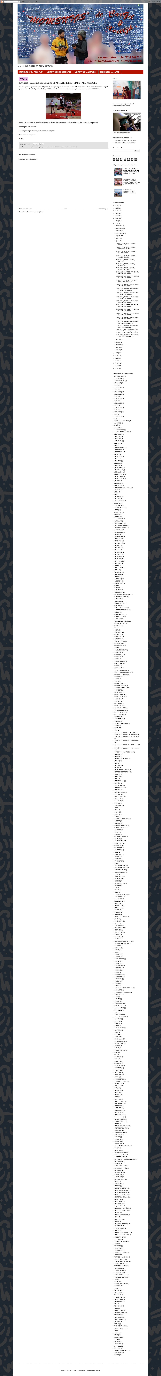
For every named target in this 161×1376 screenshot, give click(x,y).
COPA (116, 681)
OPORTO (117, 1061)
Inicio (65, 209)
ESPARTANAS (118, 785)
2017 (116, 355)
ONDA (116, 1059)
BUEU (116, 570)
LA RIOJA (117, 912)
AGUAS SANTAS (119, 447)
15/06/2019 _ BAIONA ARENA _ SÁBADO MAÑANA (125, 268)
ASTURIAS (117, 505)
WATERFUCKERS (119, 1328)
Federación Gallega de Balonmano (124, 143)
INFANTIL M (118, 879)
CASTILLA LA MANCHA (121, 621)
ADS (115, 445)
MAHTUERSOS (119, 959)
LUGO (116, 952)
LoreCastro (117, 939)
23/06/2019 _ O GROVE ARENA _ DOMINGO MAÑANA (126, 248)
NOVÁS (116, 1048)
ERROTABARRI (119, 781)
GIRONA (117, 834)
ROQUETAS (118, 1143)
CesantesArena (119, 645)
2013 (116, 366)
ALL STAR (117, 463)
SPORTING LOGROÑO (121, 1223)
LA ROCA (117, 914)
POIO (116, 1097)
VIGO (116, 1308)
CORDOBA (56, 147)
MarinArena (117, 968)
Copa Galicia (118, 692)
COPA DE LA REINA (120, 688)
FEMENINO (117, 805)
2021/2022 (117, 398)
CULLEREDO (118, 719)
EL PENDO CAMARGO (121, 758)
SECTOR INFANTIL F (120, 1190)
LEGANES (117, 930)
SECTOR (117, 1186)
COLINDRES (118, 668)
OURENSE (117, 1068)
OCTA (116, 1054)
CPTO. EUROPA (119, 714)
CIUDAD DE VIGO (119, 661)
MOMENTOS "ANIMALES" (85, 72)
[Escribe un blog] (36, 144)
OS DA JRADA (118, 1066)
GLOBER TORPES (120, 836)
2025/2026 (117, 416)
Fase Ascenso (118, 796)
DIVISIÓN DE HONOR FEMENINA (124, 732)
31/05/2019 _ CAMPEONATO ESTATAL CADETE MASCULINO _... (127, 335)
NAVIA (116, 1032)
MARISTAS (117, 970)
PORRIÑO (117, 1106)
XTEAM (116, 1339)
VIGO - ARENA (118, 1310)
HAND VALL (63, 147)
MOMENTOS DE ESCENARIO (59, 72)
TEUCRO (117, 1248)
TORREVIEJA (118, 1272)
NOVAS (116, 1045)
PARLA (116, 1088)
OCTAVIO (117, 1057)
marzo (118, 344)
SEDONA (117, 1199)
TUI (115, 1279)
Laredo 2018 (118, 925)
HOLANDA (117, 856)
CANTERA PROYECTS (121, 610)
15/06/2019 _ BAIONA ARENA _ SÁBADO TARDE (125, 264)
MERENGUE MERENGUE (122, 992)
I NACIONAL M (118, 870)
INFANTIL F (70, 147)
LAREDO (117, 923)
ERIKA (116, 778)
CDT (115, 628)
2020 (116, 221)
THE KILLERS (118, 1250)
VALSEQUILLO (118, 1297)
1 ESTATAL (117, 378)
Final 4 (116, 812)
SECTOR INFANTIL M (120, 1192)
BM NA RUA (118, 556)
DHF (115, 730)
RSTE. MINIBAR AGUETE (122, 1146)
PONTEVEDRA (119, 1103)
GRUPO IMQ (118, 845)
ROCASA (117, 1139)
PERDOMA (117, 1090)
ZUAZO (116, 1355)
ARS (115, 494)
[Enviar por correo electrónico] (34, 144)
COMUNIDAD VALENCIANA (122, 672)
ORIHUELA (117, 1063)
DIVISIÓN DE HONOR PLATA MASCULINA (127, 744)
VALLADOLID (118, 1293)
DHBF (116, 726)
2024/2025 (117, 412)
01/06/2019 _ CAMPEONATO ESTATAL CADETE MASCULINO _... (127, 322)
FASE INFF (117, 803)
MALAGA (117, 961)
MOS (115, 1012)
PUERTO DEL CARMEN (121, 1126)
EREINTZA (117, 776)
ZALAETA (117, 1341)
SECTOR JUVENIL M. (120, 1197)
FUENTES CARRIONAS (121, 818)
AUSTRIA (117, 514)
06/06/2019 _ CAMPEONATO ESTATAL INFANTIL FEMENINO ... (127, 305)
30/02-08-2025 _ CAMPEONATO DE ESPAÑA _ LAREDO (129, 191)
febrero (118, 347)
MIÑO (116, 997)
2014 (116, 363)
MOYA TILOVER (119, 1014)
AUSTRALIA (118, 512)
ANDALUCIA (118, 472)
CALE (116, 585)
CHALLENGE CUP (120, 650)
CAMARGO (117, 590)
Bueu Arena (117, 572)
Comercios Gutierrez (120, 670)
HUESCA (117, 859)
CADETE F (117, 579)
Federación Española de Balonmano (125, 140)
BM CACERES (118, 554)
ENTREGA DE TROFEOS (121, 772)
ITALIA (116, 892)
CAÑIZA (116, 612)
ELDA (116, 763)
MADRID (117, 957)
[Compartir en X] (38, 144)
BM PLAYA (117, 559)
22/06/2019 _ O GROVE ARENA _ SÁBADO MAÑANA (126, 256)
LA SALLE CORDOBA (120, 916)
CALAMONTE (118, 583)
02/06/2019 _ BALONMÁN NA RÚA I (127, 332)
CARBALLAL (118, 616)
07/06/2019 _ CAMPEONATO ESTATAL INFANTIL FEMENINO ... (127, 297)
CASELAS (117, 619)
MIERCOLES (118, 994)
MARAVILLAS (118, 965)
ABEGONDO (118, 436)
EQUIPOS (117, 774)
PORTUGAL (118, 1108)
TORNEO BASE (119, 1259)
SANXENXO (118, 1177)
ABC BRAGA (118, 434)
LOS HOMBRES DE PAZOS (122, 943)
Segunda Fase (118, 1206)
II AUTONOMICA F (119, 872)
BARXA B (117, 534)
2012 (116, 368)
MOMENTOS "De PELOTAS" (31, 72)
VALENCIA (117, 1290)
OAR (115, 1052)
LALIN (116, 919)
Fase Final (117, 801)
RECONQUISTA (119, 1132)
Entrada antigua (103, 209)
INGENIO (117, 881)
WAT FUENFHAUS (120, 1326)
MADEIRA (117, 954)
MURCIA (117, 1021)
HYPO (116, 863)
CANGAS (117, 601)
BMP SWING (118, 563)
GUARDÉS (117, 850)
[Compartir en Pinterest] (43, 144)
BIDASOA (117, 550)
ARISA (116, 492)
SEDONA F (117, 1201)
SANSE (116, 1163)
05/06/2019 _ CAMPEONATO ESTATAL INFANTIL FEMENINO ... (127, 314)
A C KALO (117, 427)
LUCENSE (117, 945)
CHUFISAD (117, 656)
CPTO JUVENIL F (119, 710)
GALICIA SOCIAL (119, 827)
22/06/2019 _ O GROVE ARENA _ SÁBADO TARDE (126, 252)
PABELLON (117, 1072)
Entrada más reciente (25, 209)
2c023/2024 (118, 423)
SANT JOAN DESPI (120, 1166)
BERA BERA (118, 543)
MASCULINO (118, 976)
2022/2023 (117, 403)
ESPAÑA (117, 783)
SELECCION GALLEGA (121, 1210)
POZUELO (117, 1112)
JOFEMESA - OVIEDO (120, 894)
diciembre (119, 225)
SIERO (116, 1217)
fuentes (116, 816)
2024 (116, 210)
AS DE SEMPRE (119, 501)
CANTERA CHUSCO (120, 608)
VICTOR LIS (118, 1306)
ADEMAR (117, 443)
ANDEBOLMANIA (119, 474)
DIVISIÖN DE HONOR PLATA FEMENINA (126, 740)
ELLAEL (116, 767)
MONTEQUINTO (119, 1005)
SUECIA (116, 1230)
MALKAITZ (117, 963)
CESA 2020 (117, 634)
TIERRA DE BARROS (120, 1252)
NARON (116, 1025)
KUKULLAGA (118, 908)
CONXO (116, 679)
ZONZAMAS (118, 1353)
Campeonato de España (46, 147)
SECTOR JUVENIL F (120, 1195)
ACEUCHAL (118, 441)
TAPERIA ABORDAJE (120, 1241)
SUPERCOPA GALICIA (121, 1235)
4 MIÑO (116, 425)
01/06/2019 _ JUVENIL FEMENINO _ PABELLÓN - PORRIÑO (127, 281)
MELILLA (117, 983)
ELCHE (116, 761)
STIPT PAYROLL (119, 1228)
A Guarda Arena (119, 430)
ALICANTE (117, 461)
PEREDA (117, 1092)
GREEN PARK (118, 843)
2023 (116, 213)
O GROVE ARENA (119, 1050)
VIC (115, 1304)
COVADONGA (118, 705)
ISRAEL (116, 890)
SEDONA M (117, 1203)
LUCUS (116, 950)
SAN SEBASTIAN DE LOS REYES (124, 1159)
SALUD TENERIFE (120, 1154)
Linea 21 (117, 934)
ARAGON (117, 481)
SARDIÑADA (118, 1183)
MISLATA (117, 999)
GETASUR (117, 830)
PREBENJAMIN (119, 1114)
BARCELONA (118, 532)
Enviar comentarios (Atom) (35, 212)
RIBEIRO (117, 1137)
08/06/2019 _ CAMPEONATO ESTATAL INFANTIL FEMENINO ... (127, 276)
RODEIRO (117, 1141)
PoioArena (117, 1099)
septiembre (119, 233)
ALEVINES (117, 456)
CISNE (116, 659)
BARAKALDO (118, 530)
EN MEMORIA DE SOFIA (121, 770)
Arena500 (117, 490)
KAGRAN (117, 903)
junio (118, 241)
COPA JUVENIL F (119, 694)
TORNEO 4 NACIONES (121, 1257)
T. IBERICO (117, 1239)
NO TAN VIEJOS (119, 1043)
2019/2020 (117, 392)
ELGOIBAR (117, 765)
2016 (116, 358)
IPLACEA (117, 885)
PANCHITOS (118, 1086)
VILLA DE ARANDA (120, 1312)
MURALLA (117, 1019)
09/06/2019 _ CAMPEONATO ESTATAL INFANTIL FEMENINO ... (127, 272)
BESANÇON (118, 545)
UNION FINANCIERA (120, 1284)
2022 (116, 215)
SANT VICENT (118, 1172)
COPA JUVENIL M (119, 696)
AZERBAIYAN (118, 519)
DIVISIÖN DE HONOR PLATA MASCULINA (127, 748)
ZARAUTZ (117, 1348)
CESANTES (118, 643)
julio (117, 238)
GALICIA (117, 823)
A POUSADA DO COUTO (121, 432)
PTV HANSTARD (119, 1121)
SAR (115, 1181)
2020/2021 (117, 394)
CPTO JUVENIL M (119, 712)
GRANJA (117, 839)
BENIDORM (118, 539)
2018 (116, 353)
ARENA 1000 (118, 485)
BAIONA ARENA (119, 523)
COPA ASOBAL (118, 683)
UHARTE (117, 1281)
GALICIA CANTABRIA (120, 825)
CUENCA (117, 717)
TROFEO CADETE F (120, 1275)
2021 (116, 218)
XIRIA (116, 1335)
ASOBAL (117, 503)
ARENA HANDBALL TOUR (122, 487)
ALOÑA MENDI (118, 467)
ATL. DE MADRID (119, 507)
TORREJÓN (118, 1268)
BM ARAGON (118, 552)
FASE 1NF (117, 794)
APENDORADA (119, 478)
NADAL (116, 1023)
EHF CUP (117, 754)
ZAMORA (117, 1344)
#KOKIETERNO (119, 376)
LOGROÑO (117, 936)
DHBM (116, 728)
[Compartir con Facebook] (40, 144)
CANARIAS (117, 599)
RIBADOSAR (118, 1135)
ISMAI (116, 887)
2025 (116, 208)
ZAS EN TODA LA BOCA (121, 1350)
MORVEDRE (118, 1010)
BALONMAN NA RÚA (120, 525)
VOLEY (116, 1324)
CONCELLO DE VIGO (120, 674)
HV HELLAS (118, 861)
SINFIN (116, 1221)
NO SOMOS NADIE (120, 1041)
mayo (118, 339)
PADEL (116, 1077)
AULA (116, 510)
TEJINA (116, 1244)
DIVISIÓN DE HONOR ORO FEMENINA (126, 734)
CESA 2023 (117, 639)
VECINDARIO (118, 1299)
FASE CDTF (118, 799)
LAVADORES (118, 927)
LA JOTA (116, 910)
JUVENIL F (117, 899)
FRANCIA (117, 814)
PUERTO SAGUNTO (120, 1128)
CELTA (116, 630)
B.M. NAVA (117, 521)
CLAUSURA (118, 663)
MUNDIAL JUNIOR (120, 1017)
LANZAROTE (118, 921)
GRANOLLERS (119, 841)
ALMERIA (117, 465)
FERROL (117, 807)
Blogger (97, 1371)
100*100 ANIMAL (119, 381)
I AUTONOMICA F (119, 865)
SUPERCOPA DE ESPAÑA (122, 1232)
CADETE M (117, 581)
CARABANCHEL (119, 614)
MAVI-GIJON (118, 979)
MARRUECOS (118, 974)
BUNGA (116, 576)
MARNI (116, 972)
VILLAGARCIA (118, 1315)
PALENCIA (117, 1083)
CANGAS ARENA (119, 603)
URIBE (116, 1288)
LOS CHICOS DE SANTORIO (123, 941)
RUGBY (116, 1148)
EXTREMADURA (119, 792)
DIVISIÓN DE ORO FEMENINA (123, 752)
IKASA (116, 874)
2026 (116, 205)
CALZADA (117, 587)
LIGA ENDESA (118, 932)
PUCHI (116, 1123)
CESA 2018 (117, 632)
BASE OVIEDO (118, 536)
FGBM (116, 810)
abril (117, 342)
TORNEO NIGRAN (120, 1263)
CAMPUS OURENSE (120, 596)
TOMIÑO (117, 1255)
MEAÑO (116, 981)
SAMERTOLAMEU (120, 1157)
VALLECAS (117, 1295)
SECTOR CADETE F (120, 1188)
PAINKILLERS (118, 1079)
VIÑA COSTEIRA (119, 1319)
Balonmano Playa (119, 527)
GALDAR (117, 821)
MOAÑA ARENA (119, 1003)
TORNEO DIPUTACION (121, 1261)
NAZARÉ (117, 1034)
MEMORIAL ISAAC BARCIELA (123, 988)
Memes (116, 985)
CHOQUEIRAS (118, 654)
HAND (116, 852)
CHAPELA (117, 652)
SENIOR (116, 1212)
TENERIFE (117, 1246)
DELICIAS (117, 721)
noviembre (119, 228)
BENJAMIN (117, 541)
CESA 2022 (117, 636)
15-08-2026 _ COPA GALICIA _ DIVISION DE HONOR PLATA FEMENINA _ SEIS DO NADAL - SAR (131, 181)
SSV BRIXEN (118, 1226)
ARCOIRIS (117, 483)
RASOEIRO (117, 1130)
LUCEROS (117, 948)
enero (118, 350)
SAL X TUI (117, 1150)
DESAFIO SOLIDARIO (121, 723)
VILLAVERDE (118, 1317)
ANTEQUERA (118, 476)
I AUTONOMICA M (119, 867)
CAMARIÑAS (118, 592)
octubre (118, 231)
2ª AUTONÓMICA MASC (121, 421)
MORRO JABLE (119, 1008)
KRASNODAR (118, 905)
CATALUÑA (117, 625)
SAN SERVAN (118, 1161)
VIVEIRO (117, 1321)
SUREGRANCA (119, 1237)
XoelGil (76, 147)
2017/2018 (117, 383)
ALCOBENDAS (119, 452)
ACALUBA (117, 438)
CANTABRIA (118, 605)
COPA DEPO (118, 690)
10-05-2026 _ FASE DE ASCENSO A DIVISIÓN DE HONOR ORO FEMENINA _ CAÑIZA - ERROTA (131, 171)
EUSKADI (117, 790)
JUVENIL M (117, 901)
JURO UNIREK (118, 896)
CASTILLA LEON (119, 623)
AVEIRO (116, 516)
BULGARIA (117, 574)
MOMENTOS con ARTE (109, 72)
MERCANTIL (118, 990)
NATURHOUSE (119, 1028)
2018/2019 (36, 147)
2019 (116, 223)
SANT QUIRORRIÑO (120, 1168)
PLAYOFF (117, 1094)
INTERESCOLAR (119, 883)
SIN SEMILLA (118, 1219)
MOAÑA (116, 1001)
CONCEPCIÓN (118, 677)
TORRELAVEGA (119, 1270)
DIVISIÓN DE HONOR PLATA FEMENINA (126, 737)
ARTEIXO (117, 499)
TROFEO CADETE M (120, 1277)
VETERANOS (118, 1301)
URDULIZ (117, 1286)
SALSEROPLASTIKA (120, 1152)
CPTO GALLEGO (119, 708)
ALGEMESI (117, 459)
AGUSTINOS (118, 450)
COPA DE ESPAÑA (120, 685)
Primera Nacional (119, 1119)
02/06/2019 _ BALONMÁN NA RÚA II (127, 330)
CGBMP (116, 648)
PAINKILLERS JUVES (120, 1081)
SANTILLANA (118, 1175)
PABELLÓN (117, 1074)
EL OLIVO (117, 756)
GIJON (116, 832)
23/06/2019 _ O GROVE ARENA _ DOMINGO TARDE (126, 244)
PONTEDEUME (119, 1101)
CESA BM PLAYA (119, 641)
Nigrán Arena (118, 1039)
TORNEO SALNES (120, 1266)
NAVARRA (117, 1030)
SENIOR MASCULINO (121, 1215)
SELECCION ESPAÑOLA (121, 1208)
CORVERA (117, 701)
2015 (116, 361)
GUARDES (117, 847)
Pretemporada (118, 1117)
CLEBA (116, 665)
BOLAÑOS (117, 565)
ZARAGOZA (118, 1346)
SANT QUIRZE (118, 1170)
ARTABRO (117, 496)
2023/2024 (117, 407)
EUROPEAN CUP (119, 787)
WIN (115, 1330)
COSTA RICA (118, 703)
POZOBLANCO (119, 1110)
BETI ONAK (117, 547)
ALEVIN (116, 454)
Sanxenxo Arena (119, 1179)
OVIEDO (116, 1070)
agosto (118, 236)
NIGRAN (117, 1037)
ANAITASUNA (118, 470)
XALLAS (116, 1333)
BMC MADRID (118, 561)
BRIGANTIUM (118, 568)
